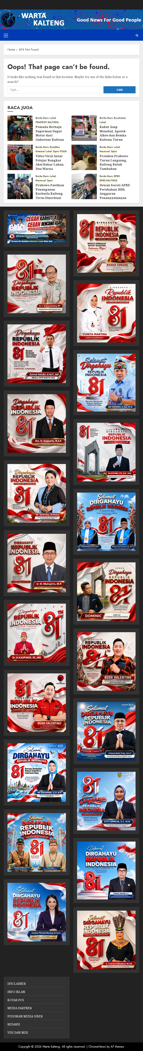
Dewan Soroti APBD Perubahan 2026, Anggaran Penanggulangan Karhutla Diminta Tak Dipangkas (115, 195)
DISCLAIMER (16, 984)
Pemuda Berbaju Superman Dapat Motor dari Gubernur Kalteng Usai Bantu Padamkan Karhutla (51, 137)
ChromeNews (97, 1046)
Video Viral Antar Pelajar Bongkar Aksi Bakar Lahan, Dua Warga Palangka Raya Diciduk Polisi (50, 166)
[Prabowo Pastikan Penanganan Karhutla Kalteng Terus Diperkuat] (20, 186)
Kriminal (40, 151)
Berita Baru (42, 118)
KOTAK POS (15, 1000)
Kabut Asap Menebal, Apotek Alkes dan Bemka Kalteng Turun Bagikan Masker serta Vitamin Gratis (115, 137)
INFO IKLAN (16, 992)
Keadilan (55, 147)
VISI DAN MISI (17, 1032)
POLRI (63, 151)
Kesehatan (120, 118)
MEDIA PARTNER (19, 1008)
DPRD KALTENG (108, 180)
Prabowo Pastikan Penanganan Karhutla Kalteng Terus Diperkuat (50, 191)
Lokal (53, 118)
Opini (56, 151)
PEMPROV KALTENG (47, 122)
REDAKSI (13, 1024)
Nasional (105, 151)
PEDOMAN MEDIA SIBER (25, 1016)
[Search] (137, 35)
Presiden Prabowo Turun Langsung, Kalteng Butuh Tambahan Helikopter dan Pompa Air (114, 166)
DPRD (117, 176)
